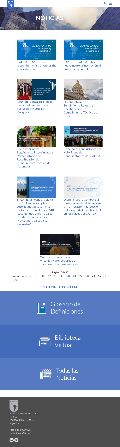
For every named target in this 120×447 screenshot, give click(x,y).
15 (36, 275)
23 (87, 275)
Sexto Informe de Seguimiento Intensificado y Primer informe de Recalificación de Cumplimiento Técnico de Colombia (35, 157)
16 (43, 275)
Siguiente (103, 275)
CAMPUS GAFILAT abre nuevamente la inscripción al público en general (82, 65)
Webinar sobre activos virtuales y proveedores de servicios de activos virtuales (59, 260)
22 (80, 275)
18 (55, 275)
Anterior (27, 275)
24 (93, 275)
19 (61, 275)
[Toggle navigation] (110, 3)
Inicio (15, 275)
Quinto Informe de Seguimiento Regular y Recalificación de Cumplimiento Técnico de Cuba (80, 109)
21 (74, 275)
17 (49, 275)
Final (15, 279)
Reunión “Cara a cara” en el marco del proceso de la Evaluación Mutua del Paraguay (34, 107)
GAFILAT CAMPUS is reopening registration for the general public (36, 65)
